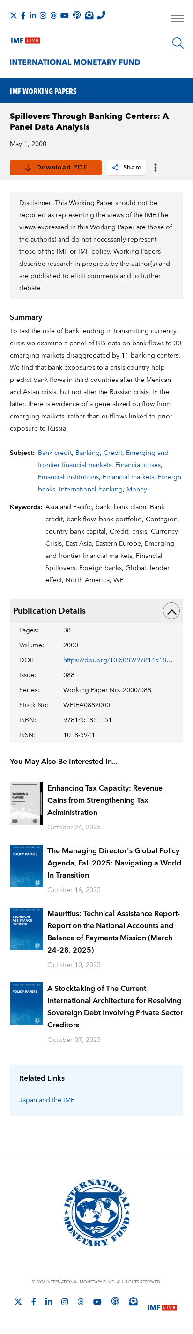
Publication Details (49, 611)
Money (136, 489)
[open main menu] (177, 19)
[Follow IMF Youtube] (64, 15)
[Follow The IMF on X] (13, 15)
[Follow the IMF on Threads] (53, 15)
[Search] (178, 43)
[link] (115, 167)
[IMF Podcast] (77, 15)
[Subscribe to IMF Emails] (89, 15)
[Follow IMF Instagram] (43, 15)
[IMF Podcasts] (115, 1301)
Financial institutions (68, 477)
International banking (91, 489)
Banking (87, 453)
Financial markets (128, 477)
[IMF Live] (26, 38)
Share (132, 167)
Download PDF (61, 167)
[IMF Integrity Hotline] (101, 15)
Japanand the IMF (46, 1100)
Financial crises (138, 465)
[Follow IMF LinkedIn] (33, 15)
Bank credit (55, 453)
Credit (113, 453)
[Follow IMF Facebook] (23, 15)
